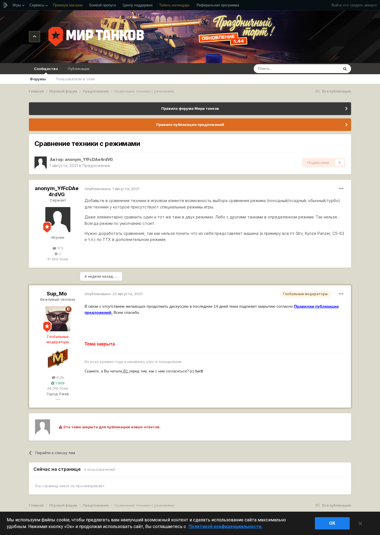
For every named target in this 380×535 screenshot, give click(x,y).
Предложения (96, 165)
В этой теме (321, 68)
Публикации (79, 68)
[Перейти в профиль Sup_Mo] (57, 318)
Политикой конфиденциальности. (225, 526)
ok (332, 523)
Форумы (38, 79)
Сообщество (46, 68)
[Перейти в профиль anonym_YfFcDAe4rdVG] (40, 162)
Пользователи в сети (75, 79)
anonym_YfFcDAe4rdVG (89, 159)
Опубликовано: (112, 188)
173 (59, 248)
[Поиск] (345, 68)
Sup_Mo (57, 294)
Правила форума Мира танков (190, 108)
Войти (337, 5)
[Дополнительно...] (341, 188)
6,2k (59, 377)
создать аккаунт (363, 5)
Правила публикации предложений (190, 124)
